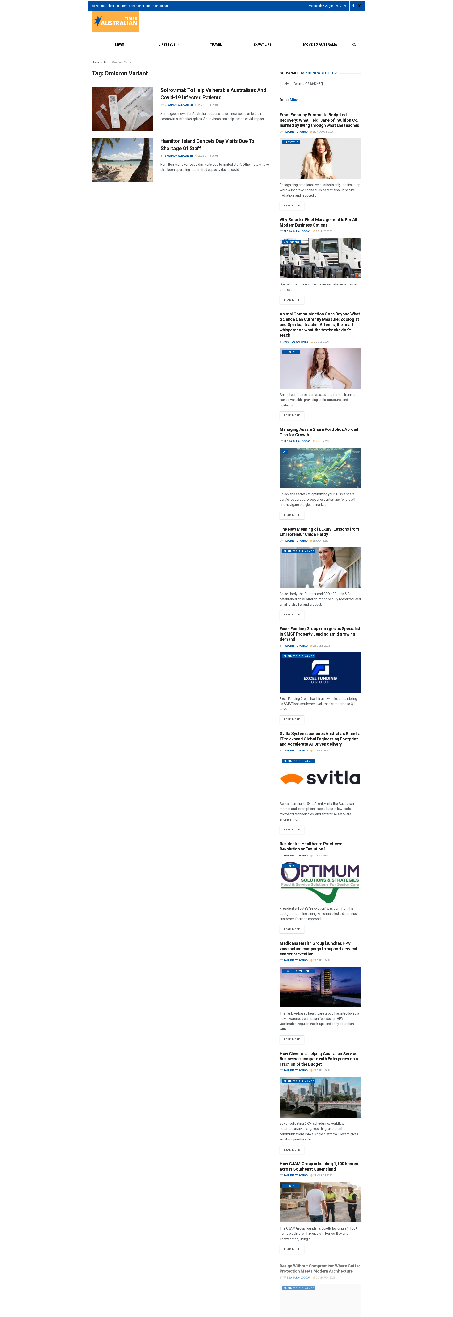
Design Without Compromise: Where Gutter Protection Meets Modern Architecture (320, 1266)
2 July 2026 (323, 441)
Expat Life (262, 44)
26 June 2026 (321, 645)
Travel (216, 44)
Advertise (98, 6)
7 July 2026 (321, 341)
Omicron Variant (123, 62)
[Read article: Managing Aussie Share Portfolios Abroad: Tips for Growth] (320, 468)
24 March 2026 (322, 1175)
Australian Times (296, 341)
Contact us (160, 6)
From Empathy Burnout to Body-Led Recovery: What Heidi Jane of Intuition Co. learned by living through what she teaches (319, 120)
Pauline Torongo (296, 131)
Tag (106, 62)
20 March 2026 (325, 1275)
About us (113, 6)
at (285, 452)
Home (96, 62)
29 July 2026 (323, 231)
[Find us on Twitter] (359, 6)
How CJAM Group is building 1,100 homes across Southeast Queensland (319, 1166)
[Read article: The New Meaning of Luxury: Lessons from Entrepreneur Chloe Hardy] (320, 567)
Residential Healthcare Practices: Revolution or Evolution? (311, 846)
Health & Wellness (298, 971)
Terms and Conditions (136, 6)
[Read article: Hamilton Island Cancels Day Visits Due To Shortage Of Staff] (122, 160)
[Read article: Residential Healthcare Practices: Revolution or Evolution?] (320, 882)
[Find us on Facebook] (353, 6)
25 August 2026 (323, 131)
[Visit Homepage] (115, 22)
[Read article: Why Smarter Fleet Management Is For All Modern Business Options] (320, 258)
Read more (294, 204)
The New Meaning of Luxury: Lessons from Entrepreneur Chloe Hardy (319, 532)
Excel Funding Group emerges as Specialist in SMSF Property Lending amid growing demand (320, 634)
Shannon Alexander (178, 105)
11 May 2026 (320, 750)
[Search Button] (354, 44)
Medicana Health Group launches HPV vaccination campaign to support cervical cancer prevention (318, 948)
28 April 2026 (321, 960)
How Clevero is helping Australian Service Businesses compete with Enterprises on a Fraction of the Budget (319, 1059)
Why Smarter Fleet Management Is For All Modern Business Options (318, 222)
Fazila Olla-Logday (297, 231)
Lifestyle (167, 44)
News (119, 44)
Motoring (291, 242)
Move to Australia (320, 44)
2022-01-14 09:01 (207, 105)
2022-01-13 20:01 (207, 155)
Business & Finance (298, 551)
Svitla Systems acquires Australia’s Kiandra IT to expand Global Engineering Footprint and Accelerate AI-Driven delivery (320, 739)
